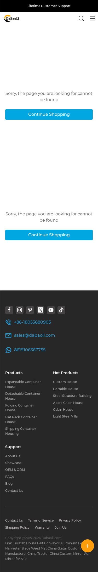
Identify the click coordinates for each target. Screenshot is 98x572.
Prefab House (25, 543)
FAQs (9, 477)
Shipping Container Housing (20, 431)
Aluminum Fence (74, 543)
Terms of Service (41, 520)
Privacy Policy (70, 520)
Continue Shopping (49, 114)
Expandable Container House (23, 384)
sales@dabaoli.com (34, 335)
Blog (9, 483)
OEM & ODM (15, 470)
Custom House (65, 382)
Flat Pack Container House (21, 419)
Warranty (42, 527)
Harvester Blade (17, 548)
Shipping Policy (17, 527)
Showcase (13, 463)
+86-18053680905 (32, 322)
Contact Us (14, 491)
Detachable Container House (23, 396)
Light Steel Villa (65, 416)
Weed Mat (39, 548)
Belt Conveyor (48, 543)
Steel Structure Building (72, 396)
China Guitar (57, 548)
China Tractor (38, 554)
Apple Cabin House (68, 403)
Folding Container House (19, 407)
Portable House (65, 389)
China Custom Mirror (66, 554)
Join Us (60, 527)
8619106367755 (29, 349)
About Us (12, 456)
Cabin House (63, 409)
